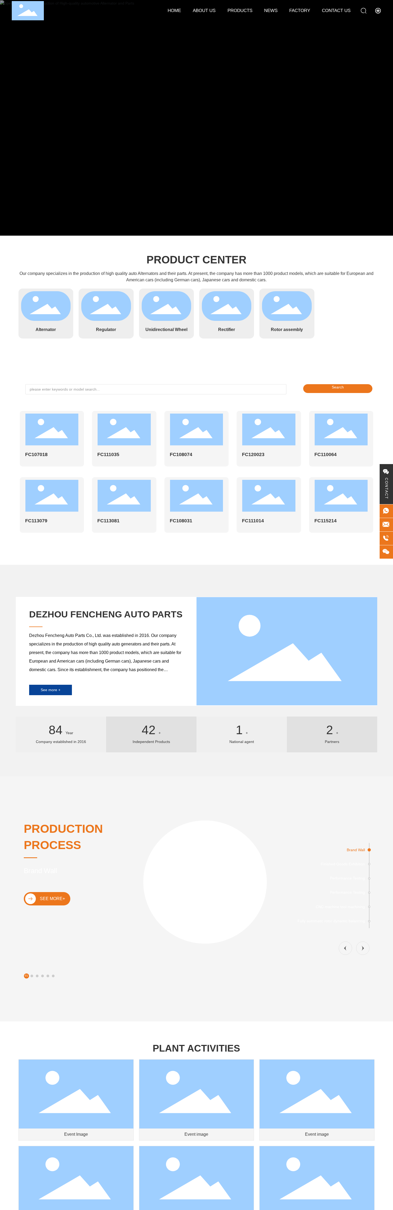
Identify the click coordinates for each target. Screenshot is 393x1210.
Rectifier (226, 329)
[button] (192, 230)
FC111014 (253, 520)
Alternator (46, 329)
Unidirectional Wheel (166, 329)
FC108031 (181, 520)
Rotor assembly (287, 329)
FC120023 (253, 454)
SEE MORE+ (52, 898)
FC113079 (36, 520)
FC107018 (36, 454)
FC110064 (325, 454)
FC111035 (108, 454)
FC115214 (325, 520)
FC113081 (108, 520)
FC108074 (181, 454)
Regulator (106, 329)
